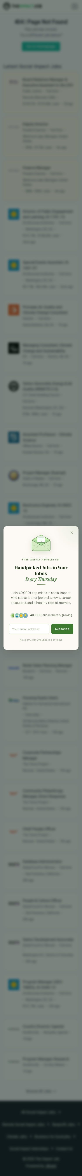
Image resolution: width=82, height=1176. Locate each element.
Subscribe (62, 629)
